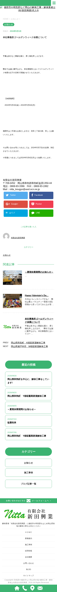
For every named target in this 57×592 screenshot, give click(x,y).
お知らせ (7, 255)
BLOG (28, 569)
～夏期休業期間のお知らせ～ (39, 272)
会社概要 (28, 557)
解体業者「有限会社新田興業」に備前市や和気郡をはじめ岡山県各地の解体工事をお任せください (28, 524)
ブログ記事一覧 (28, 483)
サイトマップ (28, 576)
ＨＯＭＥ (28, 532)
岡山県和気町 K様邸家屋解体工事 (28, 342)
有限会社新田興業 (18, 238)
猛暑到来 (11, 422)
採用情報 (28, 551)
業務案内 (28, 538)
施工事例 (28, 472)
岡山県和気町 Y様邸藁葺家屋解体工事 (26, 396)
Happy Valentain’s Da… (37, 295)
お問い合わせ (28, 563)
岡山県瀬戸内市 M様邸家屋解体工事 (29, 346)
